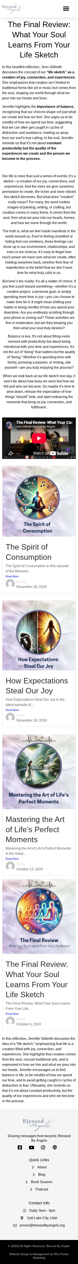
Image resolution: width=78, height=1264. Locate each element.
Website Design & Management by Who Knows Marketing (39, 1256)
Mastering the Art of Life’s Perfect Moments (35, 829)
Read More (12, 576)
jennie (21, 581)
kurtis (20, 715)
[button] (66, 9)
